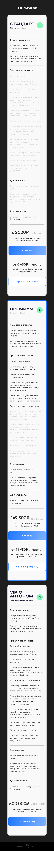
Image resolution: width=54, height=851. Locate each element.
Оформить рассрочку (27, 281)
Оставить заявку (26, 821)
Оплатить (27, 250)
